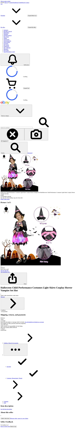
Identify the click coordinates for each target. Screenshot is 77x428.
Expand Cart (26, 88)
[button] (14, 148)
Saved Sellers (7, 42)
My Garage (6, 45)
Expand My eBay (32, 27)
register (11, 2)
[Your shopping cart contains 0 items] (12, 88)
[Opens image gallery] (1, 266)
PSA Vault (6, 50)
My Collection (7, 47)
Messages (6, 49)
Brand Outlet (18, 2)
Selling (5, 38)
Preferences (6, 46)
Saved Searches (7, 41)
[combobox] (17, 127)
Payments (6, 43)
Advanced (29, 153)
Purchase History (8, 35)
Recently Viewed (8, 31)
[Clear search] (12, 134)
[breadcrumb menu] (15, 350)
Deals (14, 2)
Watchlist (6, 34)
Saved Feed (6, 39)
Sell (1, 4)
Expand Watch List (32, 15)
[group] (38, 235)
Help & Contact (25, 2)
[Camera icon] (36, 134)
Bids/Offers (6, 32)
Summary (6, 30)
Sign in (6, 2)
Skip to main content (5, 1)
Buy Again (6, 36)
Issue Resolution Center (9, 51)
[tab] (38, 324)
